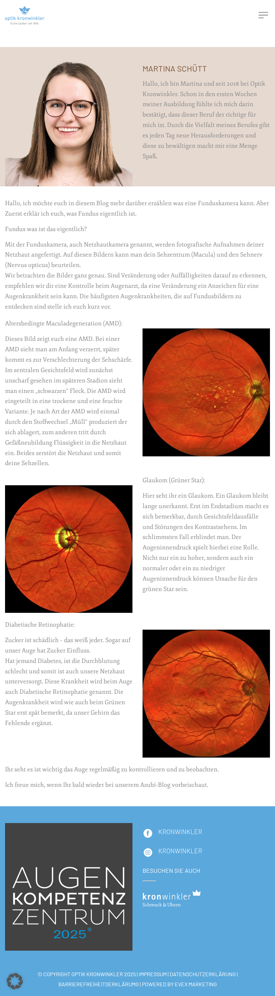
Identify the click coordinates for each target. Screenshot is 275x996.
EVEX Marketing (196, 984)
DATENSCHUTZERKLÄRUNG (203, 974)
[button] (15, 981)
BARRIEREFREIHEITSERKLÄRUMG (98, 984)
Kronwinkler (180, 851)
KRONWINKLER (180, 831)
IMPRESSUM (153, 974)
